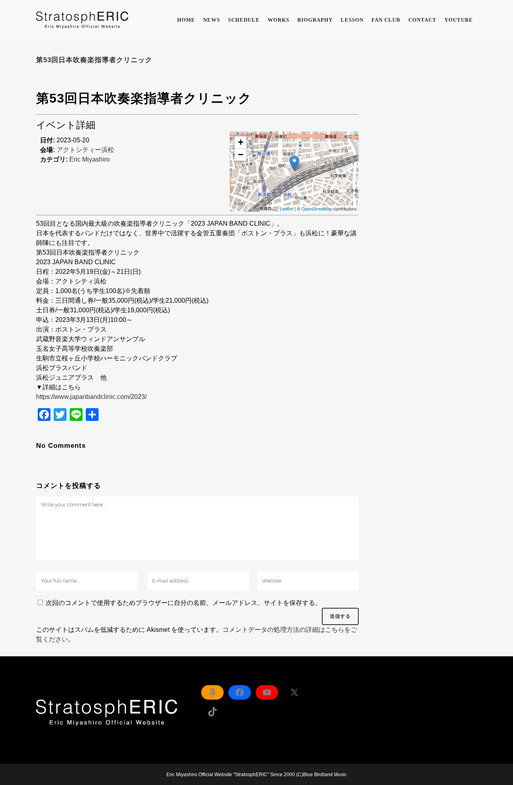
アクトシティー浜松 (85, 149)
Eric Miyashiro (89, 159)
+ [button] (240, 142)
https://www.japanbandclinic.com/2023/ (91, 396)
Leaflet (286, 208)
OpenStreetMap (316, 208)
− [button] (240, 155)
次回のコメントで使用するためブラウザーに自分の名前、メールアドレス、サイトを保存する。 (183, 602)
